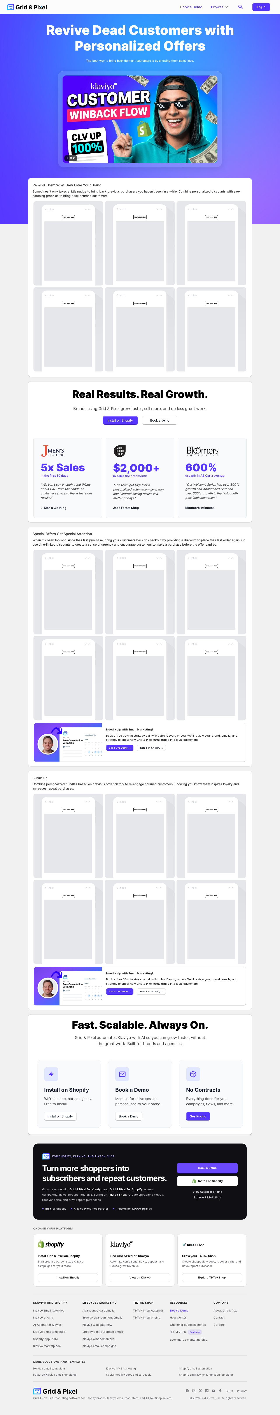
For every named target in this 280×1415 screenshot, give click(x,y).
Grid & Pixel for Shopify (126, 1189)
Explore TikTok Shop (207, 1197)
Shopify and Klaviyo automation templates (206, 1374)
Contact (219, 1317)
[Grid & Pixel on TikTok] (220, 1390)
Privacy (242, 1390)
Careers (219, 1324)
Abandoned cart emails (98, 1310)
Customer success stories (188, 1324)
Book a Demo (207, 1168)
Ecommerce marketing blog (188, 1339)
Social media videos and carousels (128, 1374)
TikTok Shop (117, 1194)
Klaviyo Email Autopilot (48, 1310)
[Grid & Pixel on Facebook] (187, 1390)
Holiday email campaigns (49, 1368)
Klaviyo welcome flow (97, 1324)
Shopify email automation (195, 1368)
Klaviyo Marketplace (47, 1346)
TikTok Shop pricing (146, 1317)
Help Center (178, 1317)
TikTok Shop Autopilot (148, 1310)
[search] (241, 7)
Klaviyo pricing (43, 1317)
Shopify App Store (45, 1339)
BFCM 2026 (185, 1332)
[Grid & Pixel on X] (200, 1390)
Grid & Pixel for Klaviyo (85, 1189)
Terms (229, 1390)
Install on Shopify (210, 1181)
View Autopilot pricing (207, 1191)
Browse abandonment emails (102, 1317)
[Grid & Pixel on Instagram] (193, 1390)
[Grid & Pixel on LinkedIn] (206, 1390)
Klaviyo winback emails (98, 1339)
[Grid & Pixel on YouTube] (213, 1390)
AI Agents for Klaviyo (47, 1324)
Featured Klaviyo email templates (55, 1374)
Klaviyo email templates (49, 1331)
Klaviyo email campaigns (99, 1346)
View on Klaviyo (140, 1277)
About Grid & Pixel (226, 1310)
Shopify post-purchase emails (103, 1331)
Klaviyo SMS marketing (121, 1368)
